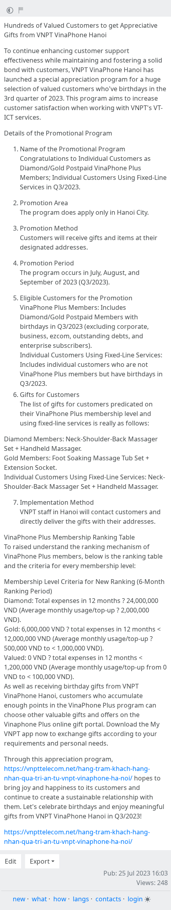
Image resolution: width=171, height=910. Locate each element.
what (39, 899)
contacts (108, 899)
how (59, 899)
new (19, 899)
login (135, 899)
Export (40, 861)
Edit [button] (10, 861)
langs (81, 899)
